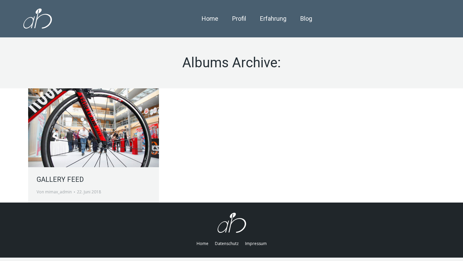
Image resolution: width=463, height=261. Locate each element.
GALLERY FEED (60, 179)
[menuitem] (210, 18)
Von (54, 192)
